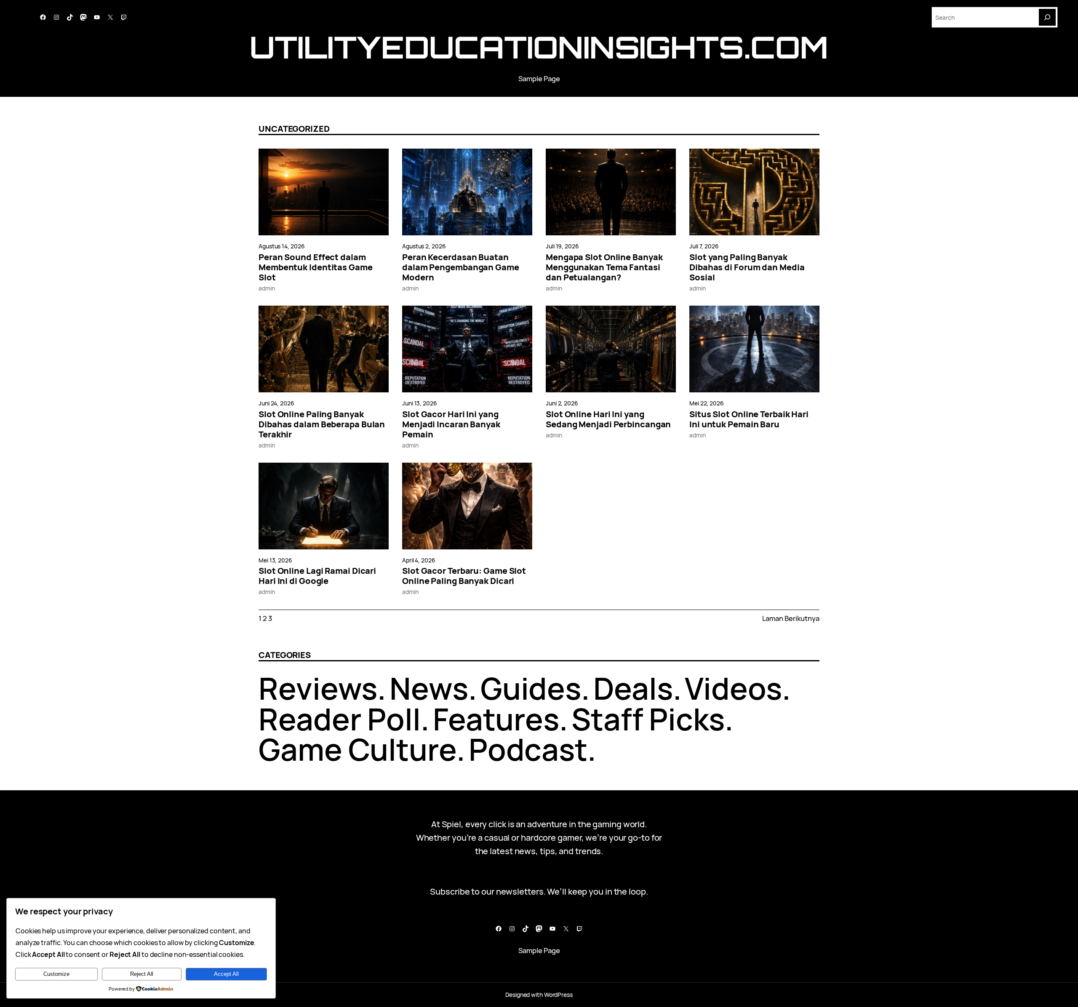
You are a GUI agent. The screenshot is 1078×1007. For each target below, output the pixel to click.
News (429, 688)
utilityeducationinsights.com (539, 47)
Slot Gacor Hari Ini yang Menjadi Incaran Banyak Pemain (451, 424)
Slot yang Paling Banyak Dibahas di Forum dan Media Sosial (746, 267)
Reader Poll (340, 718)
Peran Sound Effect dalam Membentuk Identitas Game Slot (316, 267)
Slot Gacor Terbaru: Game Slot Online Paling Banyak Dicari (464, 576)
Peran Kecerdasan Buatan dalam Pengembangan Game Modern (460, 267)
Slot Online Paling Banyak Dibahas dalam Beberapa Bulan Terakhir (322, 424)
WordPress (558, 995)
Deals (633, 688)
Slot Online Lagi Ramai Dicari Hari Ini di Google (317, 576)
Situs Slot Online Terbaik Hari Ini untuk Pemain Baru (748, 419)
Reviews (318, 688)
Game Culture (357, 749)
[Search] (1047, 17)
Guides (530, 688)
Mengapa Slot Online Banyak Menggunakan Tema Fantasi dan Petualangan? (604, 267)
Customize (56, 974)
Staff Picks (648, 718)
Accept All (226, 974)
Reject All (141, 974)
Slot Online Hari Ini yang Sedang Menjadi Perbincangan (608, 419)
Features (496, 718)
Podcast (528, 749)
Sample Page (539, 78)
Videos (733, 688)
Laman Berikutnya (790, 618)
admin (267, 288)
